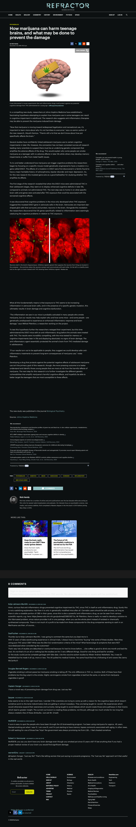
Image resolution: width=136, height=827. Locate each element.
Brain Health (92, 780)
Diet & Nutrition (93, 802)
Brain (43, 476)
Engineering (113, 777)
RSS (47, 799)
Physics (69, 791)
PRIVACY (49, 794)
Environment (71, 777)
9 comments (50, 488)
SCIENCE (70, 774)
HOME (10, 15)
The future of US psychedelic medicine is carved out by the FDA (64, 542)
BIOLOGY (27, 15)
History (69, 786)
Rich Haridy (25, 497)
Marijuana (54, 476)
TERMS (48, 791)
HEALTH (18, 15)
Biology (69, 780)
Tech (110, 780)
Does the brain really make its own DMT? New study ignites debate (34, 542)
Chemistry (70, 783)
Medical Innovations (95, 783)
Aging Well (91, 799)
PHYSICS (69, 15)
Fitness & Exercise (94, 805)
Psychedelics (14, 24)
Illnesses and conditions (96, 777)
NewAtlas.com (113, 774)
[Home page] (68, 6)
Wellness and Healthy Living (97, 797)
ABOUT (48, 783)
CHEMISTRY (37, 15)
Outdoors (112, 783)
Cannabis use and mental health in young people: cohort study (109, 158)
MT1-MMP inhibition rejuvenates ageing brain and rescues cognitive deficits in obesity (37, 434)
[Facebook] (71, 43)
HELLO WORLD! (51, 777)
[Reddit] (83, 43)
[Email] (87, 43)
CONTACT (49, 797)
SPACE (77, 15)
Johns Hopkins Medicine (27, 417)
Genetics (33, 476)
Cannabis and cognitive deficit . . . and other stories (109, 165)
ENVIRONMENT (58, 15)
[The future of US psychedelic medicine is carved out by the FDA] (64, 528)
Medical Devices (93, 791)
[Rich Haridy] (14, 500)
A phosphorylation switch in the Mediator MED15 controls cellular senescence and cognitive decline (41, 457)
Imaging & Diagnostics (95, 788)
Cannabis (66, 476)
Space (69, 794)
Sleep (90, 808)
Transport (112, 786)
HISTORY (47, 15)
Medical (69, 788)
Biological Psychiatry (55, 411)
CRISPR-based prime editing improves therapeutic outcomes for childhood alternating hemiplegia (40, 445)
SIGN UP (112, 15)
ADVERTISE (50, 788)
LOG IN (120, 15)
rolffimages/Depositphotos (56, 105)
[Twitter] (75, 43)
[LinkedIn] (79, 43)
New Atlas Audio (21, 480)
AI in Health (92, 786)
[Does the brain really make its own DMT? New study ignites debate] (35, 528)
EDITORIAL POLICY (52, 786)
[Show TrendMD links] (88, 465)
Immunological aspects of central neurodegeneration (26, 440)
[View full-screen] (87, 50)
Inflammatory (80, 476)
